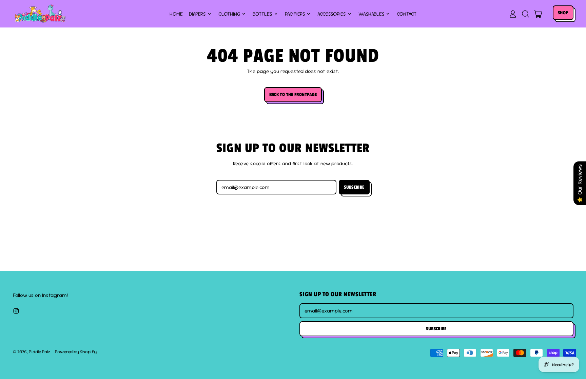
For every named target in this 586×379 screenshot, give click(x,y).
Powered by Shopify (76, 352)
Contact (406, 14)
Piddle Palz (40, 352)
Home (176, 14)
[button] (525, 14)
